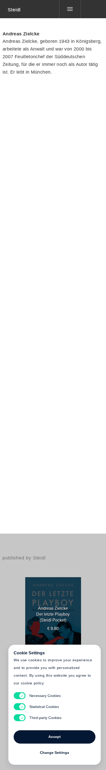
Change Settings (54, 753)
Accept (54, 737)
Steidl (14, 9)
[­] (89, 9)
